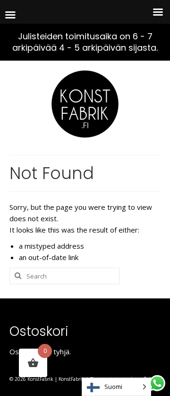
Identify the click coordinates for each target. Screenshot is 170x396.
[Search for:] (64, 276)
